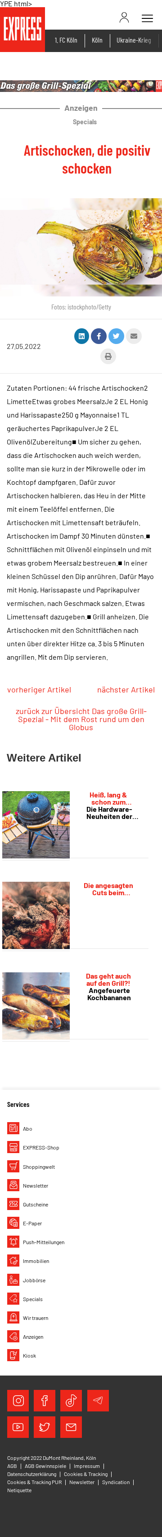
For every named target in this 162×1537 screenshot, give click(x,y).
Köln (97, 39)
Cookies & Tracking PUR (34, 1482)
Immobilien (36, 1261)
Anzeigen (33, 1336)
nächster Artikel (126, 689)
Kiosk (29, 1355)
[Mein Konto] (129, 17)
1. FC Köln (66, 39)
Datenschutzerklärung (31, 1474)
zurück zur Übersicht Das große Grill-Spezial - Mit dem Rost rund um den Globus (81, 719)
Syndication (116, 1482)
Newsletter (35, 1185)
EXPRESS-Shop (41, 1147)
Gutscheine (35, 1204)
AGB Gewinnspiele (45, 1466)
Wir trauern (35, 1318)
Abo (27, 1128)
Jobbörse (34, 1280)
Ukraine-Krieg (134, 39)
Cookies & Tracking (86, 1474)
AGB (12, 1466)
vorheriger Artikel (39, 689)
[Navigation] (147, 18)
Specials (33, 1299)
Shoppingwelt (39, 1166)
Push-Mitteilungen (43, 1242)
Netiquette (19, 1490)
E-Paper (32, 1223)
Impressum (87, 1466)
